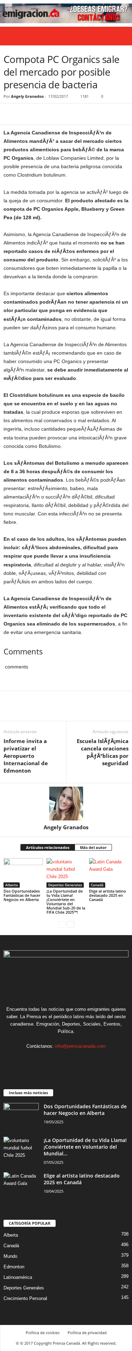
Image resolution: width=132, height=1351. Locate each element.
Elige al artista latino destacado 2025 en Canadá (107, 895)
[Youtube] (87, 1060)
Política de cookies (42, 1332)
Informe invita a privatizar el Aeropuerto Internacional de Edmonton (26, 755)
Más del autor (93, 847)
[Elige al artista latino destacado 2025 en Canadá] (108, 872)
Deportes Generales (65, 884)
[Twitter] (27, 114)
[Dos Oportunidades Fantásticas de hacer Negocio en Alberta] (23, 872)
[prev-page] (61, 924)
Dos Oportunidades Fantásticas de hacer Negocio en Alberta (22, 895)
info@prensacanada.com (80, 1046)
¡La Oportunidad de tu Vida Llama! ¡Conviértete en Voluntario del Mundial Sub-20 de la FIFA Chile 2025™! (65, 901)
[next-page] (70, 924)
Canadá (97, 884)
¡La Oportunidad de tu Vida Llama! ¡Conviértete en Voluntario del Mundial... (85, 1147)
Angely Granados (27, 96)
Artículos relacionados (47, 847)
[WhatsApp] (59, 114)
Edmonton (14, 1266)
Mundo (10, 1256)
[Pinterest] (43, 114)
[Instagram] (59, 1060)
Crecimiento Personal (25, 1298)
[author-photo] (66, 803)
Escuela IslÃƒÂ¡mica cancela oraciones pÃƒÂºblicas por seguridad (102, 752)
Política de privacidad (87, 1332)
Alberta (11, 884)
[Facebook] (11, 114)
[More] (75, 114)
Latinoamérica (18, 1277)
